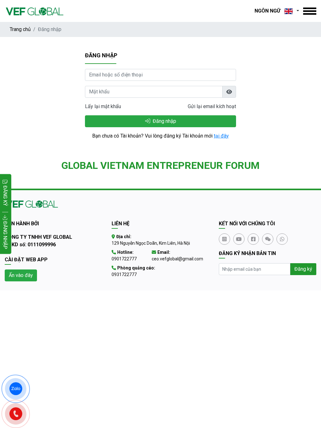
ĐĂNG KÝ (5, 195)
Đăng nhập (163, 121)
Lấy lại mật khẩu (103, 106)
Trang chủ (20, 29)
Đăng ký (303, 269)
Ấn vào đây (21, 275)
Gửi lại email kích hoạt (212, 106)
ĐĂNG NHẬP (5, 234)
